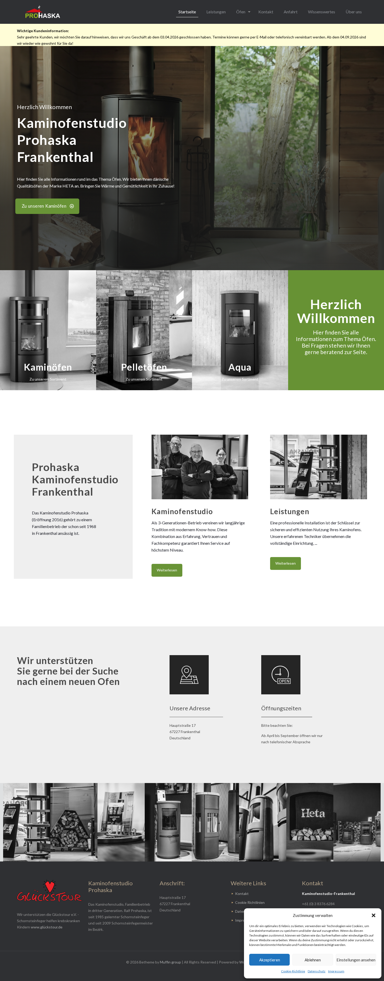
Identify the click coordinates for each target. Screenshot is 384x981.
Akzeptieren (269, 959)
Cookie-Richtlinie (293, 971)
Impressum (336, 971)
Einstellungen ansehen (355, 959)
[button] (373, 915)
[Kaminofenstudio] (42, 12)
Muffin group (170, 962)
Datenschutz (316, 971)
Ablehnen (313, 959)
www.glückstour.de (46, 927)
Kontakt (242, 893)
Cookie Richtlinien (250, 902)
